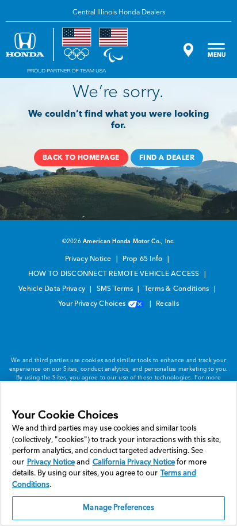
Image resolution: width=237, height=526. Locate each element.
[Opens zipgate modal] (187, 50)
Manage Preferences (118, 508)
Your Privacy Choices (92, 304)
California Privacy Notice (134, 462)
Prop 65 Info (143, 259)
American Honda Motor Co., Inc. (129, 241)
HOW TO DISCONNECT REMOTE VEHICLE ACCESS (114, 274)
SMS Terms (116, 289)
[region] (118, 453)
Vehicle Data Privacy (52, 289)
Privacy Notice (89, 259)
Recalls (167, 304)
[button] (81, 157)
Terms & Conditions (177, 289)
